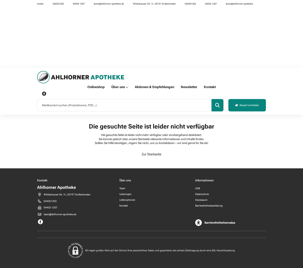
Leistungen (125, 194)
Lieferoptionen (127, 199)
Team (122, 188)
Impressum (201, 199)
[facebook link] (259, 4)
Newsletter (189, 87)
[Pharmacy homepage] (80, 77)
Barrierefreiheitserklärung (209, 205)
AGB (197, 188)
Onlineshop (96, 87)
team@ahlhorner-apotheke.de (106, 3)
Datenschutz (202, 194)
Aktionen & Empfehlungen (154, 87)
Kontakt (210, 87)
